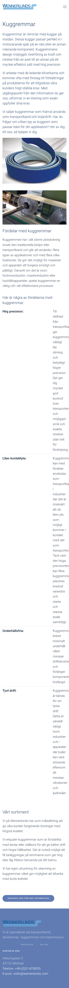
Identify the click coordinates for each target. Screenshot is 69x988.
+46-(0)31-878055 (28, 968)
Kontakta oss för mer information (28, 898)
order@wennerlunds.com (30, 974)
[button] (64, 6)
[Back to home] (19, 6)
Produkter (27, 945)
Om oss (44, 945)
